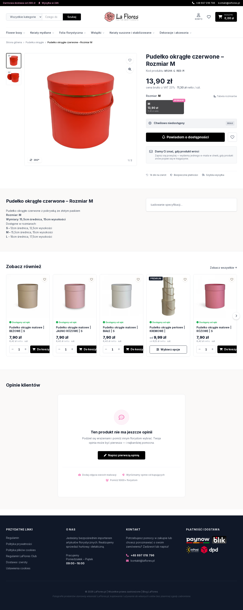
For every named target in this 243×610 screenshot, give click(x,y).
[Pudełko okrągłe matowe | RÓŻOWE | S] (215, 296)
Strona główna (14, 42)
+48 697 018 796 (142, 555)
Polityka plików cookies (21, 550)
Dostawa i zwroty (17, 562)
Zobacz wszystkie (222, 267)
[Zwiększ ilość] (25, 349)
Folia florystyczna (71, 32)
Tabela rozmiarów (227, 96)
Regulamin (12, 537)
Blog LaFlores (150, 591)
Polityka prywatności (19, 543)
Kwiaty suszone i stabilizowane (130, 32)
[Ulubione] (209, 17)
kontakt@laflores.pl (229, 3)
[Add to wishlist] (130, 60)
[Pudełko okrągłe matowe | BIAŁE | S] (121, 296)
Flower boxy (14, 32)
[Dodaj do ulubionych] (232, 137)
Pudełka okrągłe (35, 42)
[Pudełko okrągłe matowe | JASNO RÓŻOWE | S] (74, 296)
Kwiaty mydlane (40, 32)
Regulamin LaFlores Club (21, 556)
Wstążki (96, 32)
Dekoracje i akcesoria (174, 32)
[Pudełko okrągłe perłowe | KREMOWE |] (168, 296)
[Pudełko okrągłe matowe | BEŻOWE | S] (28, 296)
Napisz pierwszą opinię (123, 455)
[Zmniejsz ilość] (12, 349)
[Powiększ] (130, 69)
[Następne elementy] (236, 316)
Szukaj (71, 16)
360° (36, 159)
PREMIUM (155, 278)
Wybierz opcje (170, 349)
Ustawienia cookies (18, 568)
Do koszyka (45, 349)
